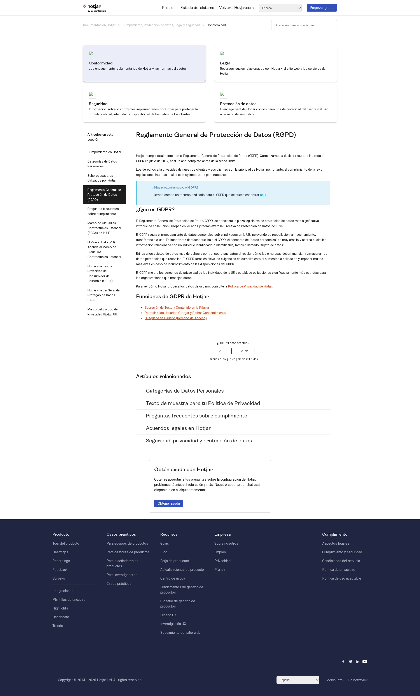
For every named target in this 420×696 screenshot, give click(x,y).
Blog (163, 552)
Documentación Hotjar (99, 25)
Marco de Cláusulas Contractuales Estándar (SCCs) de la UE (104, 228)
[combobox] (304, 25)
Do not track (358, 680)
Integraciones (63, 591)
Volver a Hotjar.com (236, 7)
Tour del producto (65, 543)
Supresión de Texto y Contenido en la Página (177, 308)
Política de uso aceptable (341, 578)
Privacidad (222, 561)
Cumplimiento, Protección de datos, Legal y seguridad (161, 25)
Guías (164, 543)
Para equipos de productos (127, 543)
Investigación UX (173, 624)
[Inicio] (94, 11)
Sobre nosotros (226, 543)
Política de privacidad (338, 570)
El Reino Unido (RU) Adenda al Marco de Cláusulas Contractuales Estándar (104, 249)
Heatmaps (60, 552)
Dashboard (60, 617)
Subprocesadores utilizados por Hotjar (102, 178)
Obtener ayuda (169, 503)
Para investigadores (122, 575)
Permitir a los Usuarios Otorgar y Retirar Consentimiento (185, 313)
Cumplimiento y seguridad (342, 552)
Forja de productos (174, 561)
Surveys (58, 578)
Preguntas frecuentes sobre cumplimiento (103, 211)
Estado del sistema (197, 7)
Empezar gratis (321, 8)
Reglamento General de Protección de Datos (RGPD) (104, 195)
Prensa (219, 570)
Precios (168, 7)
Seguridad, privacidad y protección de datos (199, 441)
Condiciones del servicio (341, 561)
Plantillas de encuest (68, 599)
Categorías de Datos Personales (102, 163)
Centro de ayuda (172, 578)
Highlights (60, 608)
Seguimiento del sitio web (180, 632)
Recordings (61, 561)
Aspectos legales (335, 543)
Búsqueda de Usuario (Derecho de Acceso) (176, 318)
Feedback (60, 570)
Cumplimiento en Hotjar (104, 152)
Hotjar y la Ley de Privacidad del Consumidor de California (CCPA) (100, 273)
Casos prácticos (119, 584)
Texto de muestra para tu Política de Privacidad (203, 403)
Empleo (220, 552)
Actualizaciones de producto (182, 570)
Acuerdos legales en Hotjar (178, 428)
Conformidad (216, 25)
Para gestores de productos (128, 552)
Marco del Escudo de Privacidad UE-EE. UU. (103, 311)
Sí (224, 351)
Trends (57, 626)
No (246, 351)
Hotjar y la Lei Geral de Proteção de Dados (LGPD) (104, 295)
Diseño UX (168, 615)
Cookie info (334, 680)
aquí (263, 195)
